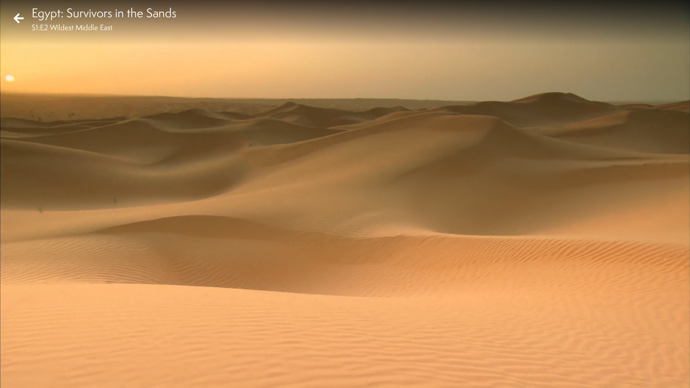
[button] (11, 376)
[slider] (343, 365)
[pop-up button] (655, 376)
